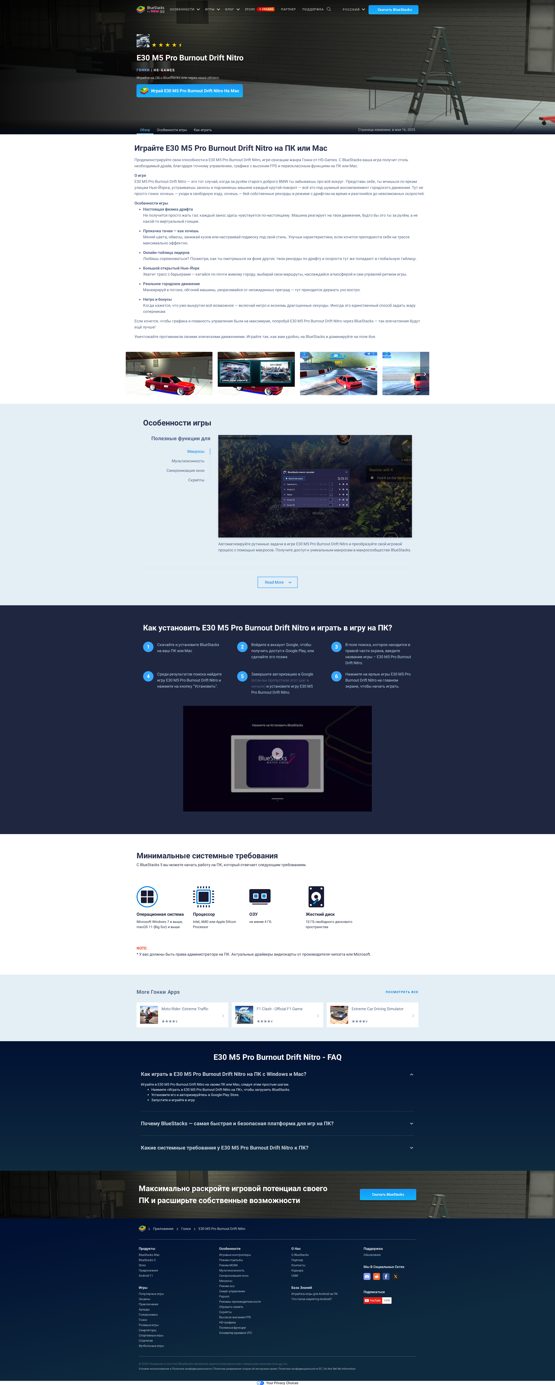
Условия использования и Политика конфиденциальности (175, 1368)
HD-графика (227, 1322)
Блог (229, 9)
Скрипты (225, 1312)
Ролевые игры (149, 1325)
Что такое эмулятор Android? (311, 1299)
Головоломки (148, 1314)
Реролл (224, 1296)
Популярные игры (151, 1294)
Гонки (143, 70)
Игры (209, 9)
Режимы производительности (240, 1301)
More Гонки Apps (158, 992)
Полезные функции (232, 1327)
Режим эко (226, 1286)
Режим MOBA (228, 1265)
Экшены (144, 1299)
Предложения (148, 1270)
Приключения (148, 1304)
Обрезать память (231, 1307)
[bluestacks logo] (149, 9)
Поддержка (313, 9)
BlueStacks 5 (147, 1260)
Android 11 (146, 1275)
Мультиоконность (232, 1270)
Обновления (372, 1255)
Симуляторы (148, 1330)
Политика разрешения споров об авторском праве (245, 1368)
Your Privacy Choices (282, 1383)
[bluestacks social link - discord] (367, 1276)
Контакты (298, 1265)
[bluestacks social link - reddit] (376, 1276)
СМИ (294, 1275)
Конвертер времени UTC (235, 1333)
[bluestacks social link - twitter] (395, 1276)
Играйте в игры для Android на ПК (314, 1294)
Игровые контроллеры (235, 1255)
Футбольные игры (151, 1346)
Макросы (225, 1281)
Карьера (297, 1270)
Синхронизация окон (233, 1275)
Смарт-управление (232, 1291)
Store (259, 9)
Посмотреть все (402, 992)
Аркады (144, 1309)
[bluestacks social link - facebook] (386, 1276)
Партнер (288, 9)
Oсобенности (182, 9)
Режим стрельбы (231, 1260)
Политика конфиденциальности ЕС (300, 1368)
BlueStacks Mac (149, 1255)
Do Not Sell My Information (340, 1368)
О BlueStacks (300, 1255)
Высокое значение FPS (235, 1317)
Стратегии (146, 1340)
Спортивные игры (151, 1335)
